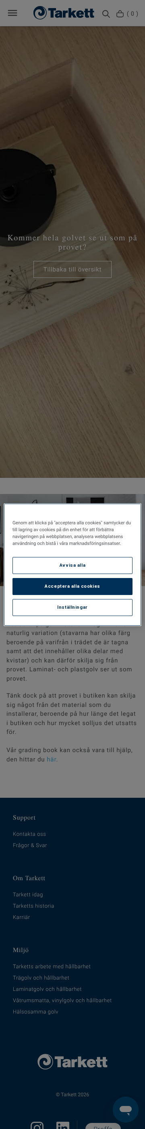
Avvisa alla (72, 565)
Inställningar (72, 607)
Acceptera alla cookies (72, 586)
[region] (72, 564)
